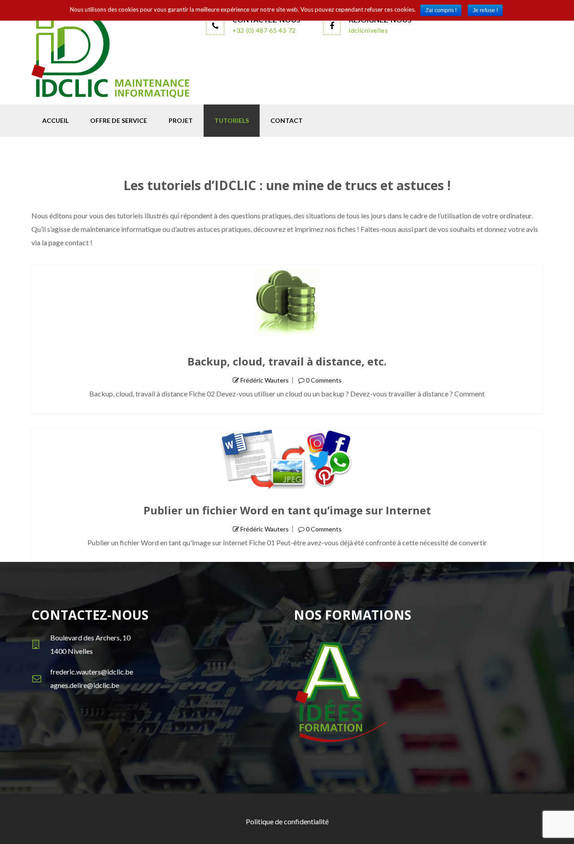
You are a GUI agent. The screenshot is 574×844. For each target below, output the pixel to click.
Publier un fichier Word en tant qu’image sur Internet (287, 510)
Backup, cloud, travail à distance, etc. (287, 361)
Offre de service (118, 120)
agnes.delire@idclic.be (84, 685)
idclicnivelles (368, 30)
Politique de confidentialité (287, 821)
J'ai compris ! (441, 10)
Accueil (55, 120)
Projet (181, 120)
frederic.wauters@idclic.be (91, 671)
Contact (286, 120)
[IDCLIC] (112, 55)
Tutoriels (231, 120)
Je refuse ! (485, 10)
